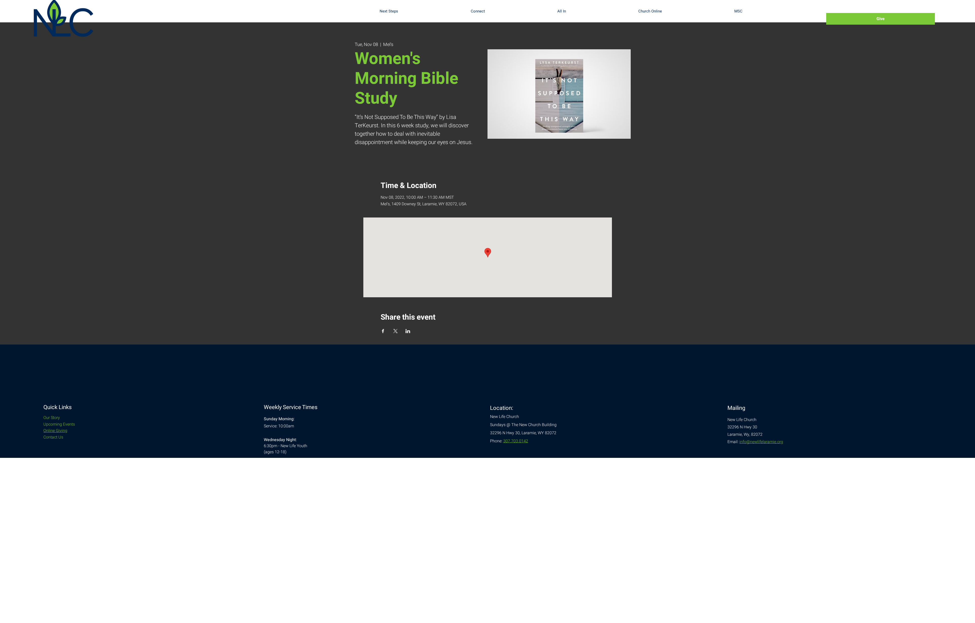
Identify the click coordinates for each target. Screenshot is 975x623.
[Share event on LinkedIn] (407, 331)
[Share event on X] (395, 331)
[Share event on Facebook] (383, 331)
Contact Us (53, 437)
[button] (421, 11)
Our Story (51, 418)
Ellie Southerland (87, 461)
